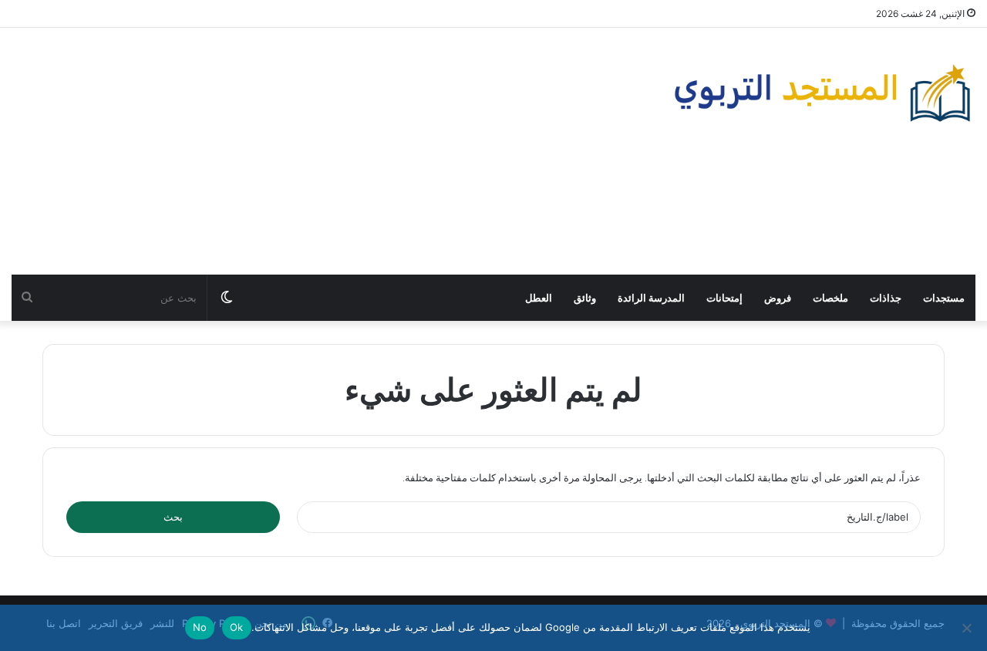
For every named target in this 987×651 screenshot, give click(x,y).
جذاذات (885, 298)
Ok (237, 627)
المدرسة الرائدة (651, 298)
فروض (777, 298)
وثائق (585, 298)
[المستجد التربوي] (822, 93)
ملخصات (830, 298)
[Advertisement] (329, 151)
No (200, 627)
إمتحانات (724, 298)
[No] (967, 628)
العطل (538, 298)
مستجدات (944, 298)
